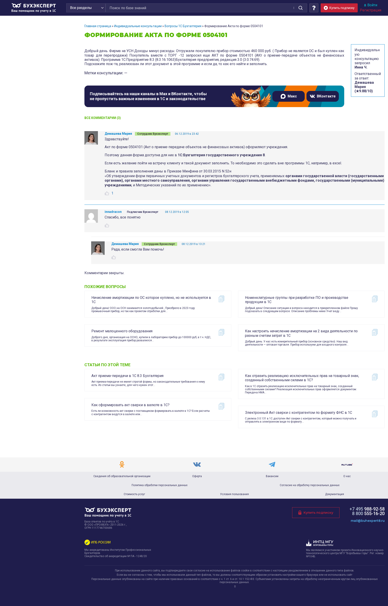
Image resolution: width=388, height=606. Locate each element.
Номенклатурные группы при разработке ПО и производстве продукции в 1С (296, 299)
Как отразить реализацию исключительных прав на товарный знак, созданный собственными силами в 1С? (302, 378)
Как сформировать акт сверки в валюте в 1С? (130, 405)
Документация (334, 494)
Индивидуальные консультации (138, 26)
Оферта (197, 476)
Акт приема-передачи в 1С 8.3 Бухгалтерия (127, 376)
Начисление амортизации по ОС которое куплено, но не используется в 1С (151, 299)
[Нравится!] (107, 193)
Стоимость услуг (134, 494)
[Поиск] (300, 7)
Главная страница (97, 26)
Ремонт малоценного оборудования (121, 331)
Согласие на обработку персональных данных (310, 485)
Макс (292, 96)
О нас (347, 476)
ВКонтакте (326, 96)
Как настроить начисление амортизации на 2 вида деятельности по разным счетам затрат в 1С (301, 333)
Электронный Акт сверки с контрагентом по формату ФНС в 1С (298, 412)
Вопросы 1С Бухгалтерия (183, 26)
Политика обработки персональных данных (159, 485)
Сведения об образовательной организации (121, 476)
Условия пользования (234, 494)
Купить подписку (318, 513)
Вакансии (272, 476)
